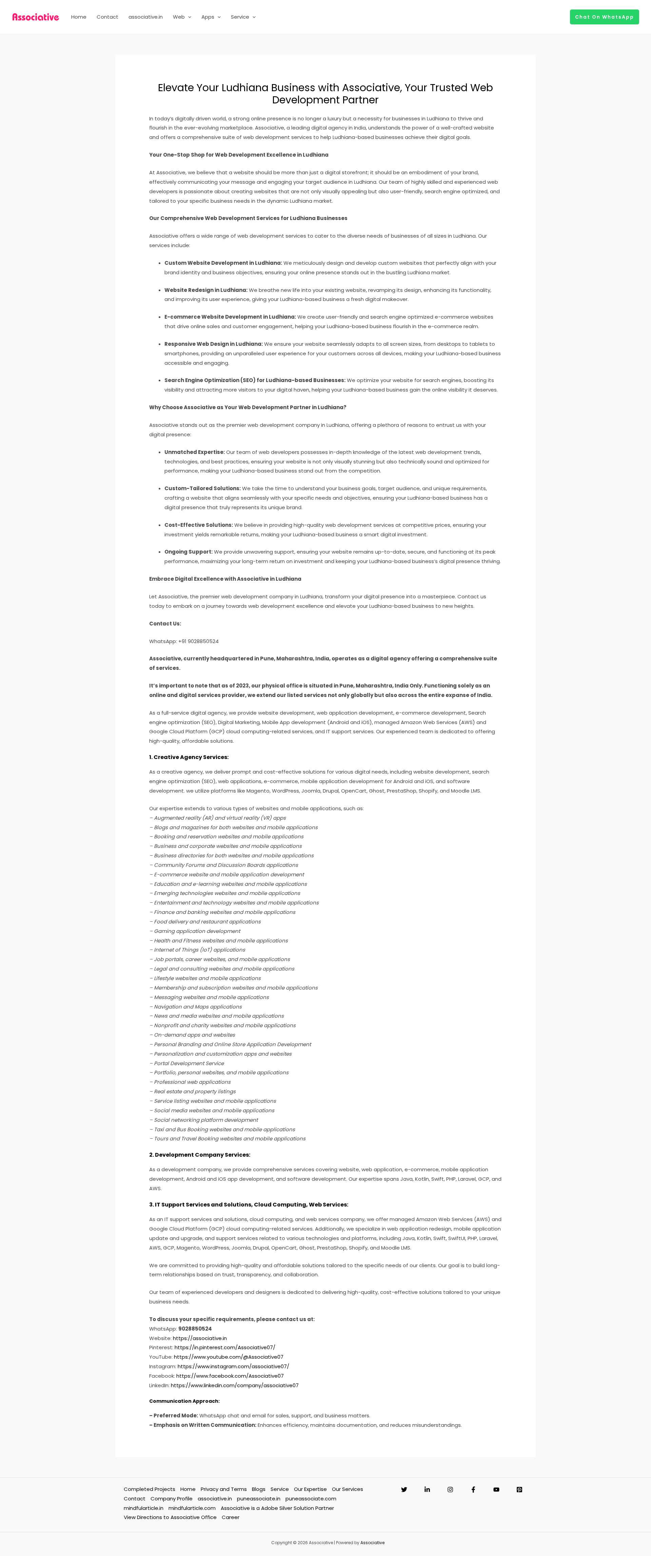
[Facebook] (473, 1490)
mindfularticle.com (192, 1508)
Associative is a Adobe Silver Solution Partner (277, 1508)
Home (78, 16)
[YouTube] (496, 1490)
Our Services (347, 1489)
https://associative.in (200, 1338)
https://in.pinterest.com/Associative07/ (225, 1347)
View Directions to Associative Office (170, 1517)
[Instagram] (450, 1490)
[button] (188, 17)
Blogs (258, 1489)
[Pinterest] (519, 1490)
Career (230, 1517)
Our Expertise (310, 1489)
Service (240, 16)
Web (179, 16)
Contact (107, 16)
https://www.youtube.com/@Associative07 (228, 1356)
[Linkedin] (427, 1490)
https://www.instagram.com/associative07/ (233, 1366)
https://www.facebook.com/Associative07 (230, 1375)
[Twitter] (404, 1490)
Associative (372, 1542)
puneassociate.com (310, 1498)
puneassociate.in (258, 1498)
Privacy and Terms (224, 1489)
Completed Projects (149, 1489)
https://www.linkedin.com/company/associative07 (235, 1385)
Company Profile (172, 1498)
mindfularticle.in (143, 1508)
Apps (207, 16)
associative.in (146, 16)
